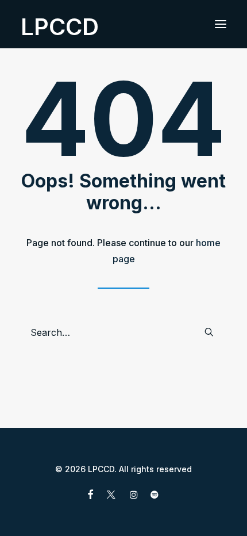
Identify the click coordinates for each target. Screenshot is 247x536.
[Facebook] (90, 496)
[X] (111, 496)
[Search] (123, 332)
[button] (220, 24)
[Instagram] (134, 496)
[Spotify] (154, 496)
